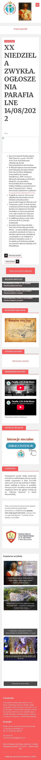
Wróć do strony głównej (20, 271)
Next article (10, 261)
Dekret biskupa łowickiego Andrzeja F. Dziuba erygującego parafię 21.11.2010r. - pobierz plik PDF (20, 746)
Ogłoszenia (9, 41)
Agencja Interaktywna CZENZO (24, 756)
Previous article (15, 255)
